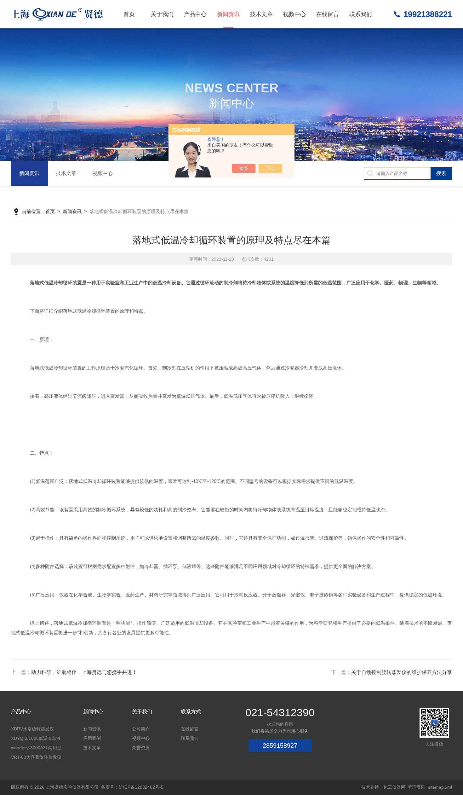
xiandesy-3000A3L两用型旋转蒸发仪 (36, 748)
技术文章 (261, 14)
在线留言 (327, 14)
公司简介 (141, 728)
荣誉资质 (141, 747)
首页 (129, 14)
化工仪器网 (394, 787)
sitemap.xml (440, 787)
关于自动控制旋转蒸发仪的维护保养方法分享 (401, 672)
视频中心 (294, 14)
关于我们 (162, 14)
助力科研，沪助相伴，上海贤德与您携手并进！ (84, 672)
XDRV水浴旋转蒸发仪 (32, 728)
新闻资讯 (228, 14)
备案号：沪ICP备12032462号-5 (132, 787)
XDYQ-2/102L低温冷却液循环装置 (36, 739)
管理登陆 (417, 787)
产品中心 (195, 14)
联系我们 (360, 14)
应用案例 (92, 738)
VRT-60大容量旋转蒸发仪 (36, 757)
